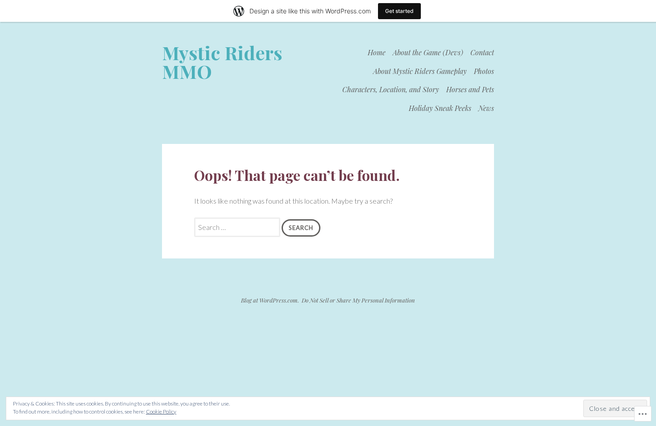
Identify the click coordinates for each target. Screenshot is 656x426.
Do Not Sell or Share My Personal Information (358, 300)
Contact (482, 52)
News (486, 108)
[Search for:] (238, 227)
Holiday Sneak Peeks (440, 108)
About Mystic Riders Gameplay (420, 71)
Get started (399, 11)
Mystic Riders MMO (222, 62)
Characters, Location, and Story (390, 89)
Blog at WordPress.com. (270, 300)
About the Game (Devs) (428, 52)
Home (377, 52)
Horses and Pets (470, 89)
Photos (484, 71)
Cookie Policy (161, 411)
